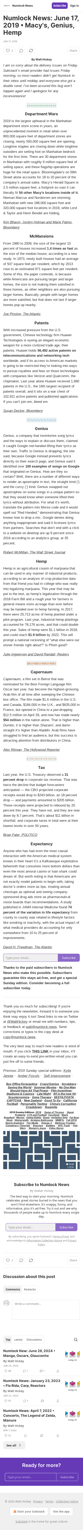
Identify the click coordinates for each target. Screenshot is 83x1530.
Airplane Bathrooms (41, 1120)
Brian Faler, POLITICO (20, 835)
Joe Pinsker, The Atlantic (22, 314)
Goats (46, 1117)
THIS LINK (40, 1051)
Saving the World (19, 1087)
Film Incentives (61, 1090)
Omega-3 (46, 1123)
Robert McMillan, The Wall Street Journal (34, 552)
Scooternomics (18, 1097)
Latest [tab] (18, 1339)
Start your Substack (31, 1511)
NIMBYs (59, 1120)
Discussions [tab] (34, 1339)
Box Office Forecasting (21, 1084)
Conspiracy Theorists (18, 1125)
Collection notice (67, 1501)
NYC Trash (64, 1125)
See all (11, 1445)
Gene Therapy (41, 1097)
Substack (22, 1521)
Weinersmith (22, 1120)
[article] (41, 1360)
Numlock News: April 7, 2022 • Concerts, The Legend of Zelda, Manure (29, 1415)
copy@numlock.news (19, 1037)
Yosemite (51, 1107)
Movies (20, 1117)
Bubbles (50, 1125)
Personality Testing (34, 1103)
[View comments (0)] (21, 51)
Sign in (74, 5)
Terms (49, 1501)
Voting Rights (33, 1117)
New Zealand (33, 1100)
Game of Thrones (54, 1112)
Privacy (38, 1501)
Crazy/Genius (49, 1084)
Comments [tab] (13, 1289)
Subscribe (59, 5)
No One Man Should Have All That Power (43, 1089)
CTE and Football (37, 1115)
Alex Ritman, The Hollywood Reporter (31, 750)
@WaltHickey (17, 1022)
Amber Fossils (28, 1076)
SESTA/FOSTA (64, 1097)
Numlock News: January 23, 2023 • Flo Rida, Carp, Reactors (31, 1383)
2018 (38, 1112)
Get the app (61, 1511)
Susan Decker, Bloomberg (23, 411)
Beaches (38, 1125)
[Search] (76, 1340)
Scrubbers (69, 1084)
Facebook (54, 1115)
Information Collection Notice (44, 1240)
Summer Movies (45, 1087)
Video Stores (56, 1128)
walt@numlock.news (41, 1027)
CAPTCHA (14, 1100)
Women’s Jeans (37, 1128)
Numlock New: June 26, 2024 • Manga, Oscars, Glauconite (29, 1353)
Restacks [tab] (30, 1289)
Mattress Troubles (65, 1123)
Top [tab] (8, 1339)
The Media (32, 1123)
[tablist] (20, 1289)
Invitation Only (59, 1117)
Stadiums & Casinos (20, 1093)
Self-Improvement (57, 1076)
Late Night (44, 1093)
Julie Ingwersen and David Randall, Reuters (36, 654)
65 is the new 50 (64, 1093)
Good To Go (52, 1100)
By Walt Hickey (13, 1361)
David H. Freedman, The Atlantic (27, 947)
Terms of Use (61, 1236)
